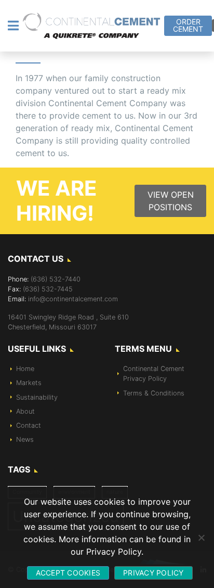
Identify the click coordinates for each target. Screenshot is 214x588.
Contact (28, 425)
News (25, 439)
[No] (201, 537)
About (25, 411)
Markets (29, 383)
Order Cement (188, 25)
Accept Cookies (68, 572)
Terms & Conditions (153, 393)
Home (25, 369)
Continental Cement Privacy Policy (153, 373)
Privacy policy (153, 572)
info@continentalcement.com (73, 299)
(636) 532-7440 (56, 279)
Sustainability (37, 397)
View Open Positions (171, 200)
